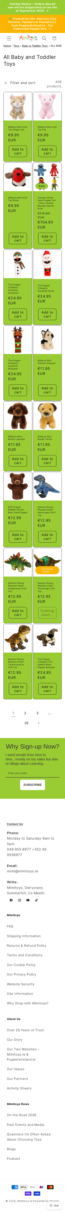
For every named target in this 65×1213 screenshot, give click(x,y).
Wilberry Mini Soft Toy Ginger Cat (17, 128)
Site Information (20, 993)
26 (26, 723)
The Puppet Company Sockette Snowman (14, 288)
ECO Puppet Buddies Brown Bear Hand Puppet (18, 510)
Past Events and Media (25, 1125)
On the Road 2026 (21, 1115)
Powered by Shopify (46, 1200)
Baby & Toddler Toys (35, 45)
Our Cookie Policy (21, 965)
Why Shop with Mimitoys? (28, 1003)
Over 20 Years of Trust (25, 1030)
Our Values (16, 1069)
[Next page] (39, 723)
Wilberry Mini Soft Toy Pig (47, 128)
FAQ (10, 926)
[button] (9, 38)
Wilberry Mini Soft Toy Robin (17, 199)
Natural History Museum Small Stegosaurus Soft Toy (17, 587)
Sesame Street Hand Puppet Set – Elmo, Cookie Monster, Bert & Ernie (47, 203)
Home (7, 45)
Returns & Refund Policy (26, 945)
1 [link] (13, 713)
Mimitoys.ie (24, 1200)
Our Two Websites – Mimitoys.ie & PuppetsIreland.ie (23, 1054)
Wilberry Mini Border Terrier (45, 438)
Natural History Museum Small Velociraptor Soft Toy (46, 511)
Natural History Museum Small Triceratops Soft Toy (46, 587)
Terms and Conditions (25, 955)
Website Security (20, 984)
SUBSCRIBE (32, 784)
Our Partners (17, 1079)
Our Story (15, 1039)
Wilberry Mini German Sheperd (46, 362)
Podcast (13, 1158)
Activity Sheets (19, 1088)
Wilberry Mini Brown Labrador (16, 438)
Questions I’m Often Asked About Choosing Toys (29, 1136)
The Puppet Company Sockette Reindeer (14, 364)
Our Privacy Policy (21, 974)
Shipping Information (24, 936)
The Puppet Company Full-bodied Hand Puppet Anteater (46, 663)
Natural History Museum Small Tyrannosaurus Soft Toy (16, 663)
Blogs (11, 1149)
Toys (16, 45)
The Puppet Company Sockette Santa (46, 288)
